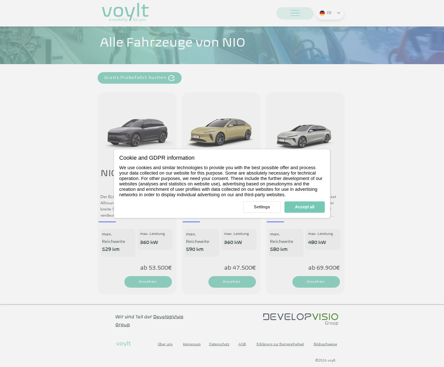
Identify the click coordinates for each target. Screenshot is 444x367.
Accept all (304, 207)
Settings (262, 207)
